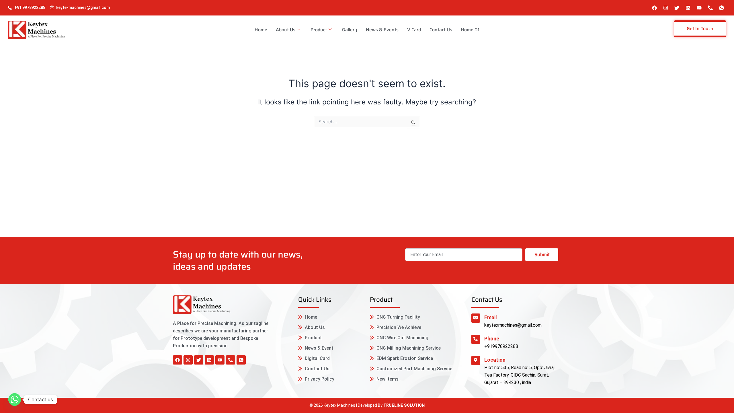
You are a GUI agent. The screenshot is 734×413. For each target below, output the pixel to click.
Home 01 (470, 29)
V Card (414, 29)
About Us (285, 29)
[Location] (475, 360)
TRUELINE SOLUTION (404, 405)
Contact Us (441, 29)
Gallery (349, 29)
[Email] (475, 318)
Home (261, 29)
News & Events (382, 29)
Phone (491, 339)
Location (494, 360)
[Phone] (475, 339)
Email (490, 317)
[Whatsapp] (14, 399)
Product (319, 29)
